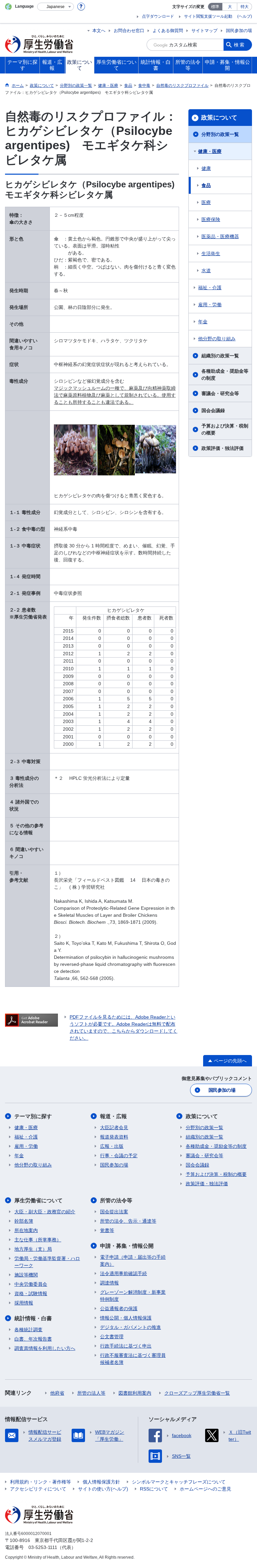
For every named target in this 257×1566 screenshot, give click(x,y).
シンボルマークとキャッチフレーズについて (179, 1482)
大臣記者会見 (114, 1127)
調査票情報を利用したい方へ (44, 1348)
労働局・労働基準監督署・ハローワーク (47, 1262)
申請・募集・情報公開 (127, 1246)
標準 (215, 6)
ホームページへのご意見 (205, 1489)
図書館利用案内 (134, 1393)
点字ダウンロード (158, 16)
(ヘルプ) (244, 16)
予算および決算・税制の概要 (224, 429)
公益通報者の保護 (119, 1308)
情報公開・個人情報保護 (126, 1318)
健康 (206, 168)
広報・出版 (111, 1146)
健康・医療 (210, 151)
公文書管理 (111, 1336)
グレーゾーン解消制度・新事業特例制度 (133, 1295)
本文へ (98, 30)
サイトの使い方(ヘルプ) (103, 1489)
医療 (206, 202)
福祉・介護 (210, 287)
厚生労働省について (38, 1200)
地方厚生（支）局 (33, 1249)
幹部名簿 (23, 1221)
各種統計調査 (28, 1329)
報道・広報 (113, 1116)
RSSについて (154, 1489)
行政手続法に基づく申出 (126, 1346)
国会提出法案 (114, 1211)
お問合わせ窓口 (129, 30)
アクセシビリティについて (38, 1489)
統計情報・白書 (33, 1318)
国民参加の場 (239, 30)
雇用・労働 (210, 304)
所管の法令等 (116, 1200)
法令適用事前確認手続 (123, 1273)
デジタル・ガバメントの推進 (130, 1327)
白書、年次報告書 (33, 1339)
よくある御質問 (168, 30)
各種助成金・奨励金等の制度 (224, 374)
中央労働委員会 (30, 1284)
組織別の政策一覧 (220, 355)
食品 (206, 185)
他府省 (57, 1393)
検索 (239, 44)
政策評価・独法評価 (222, 448)
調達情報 (109, 1282)
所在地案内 (26, 1230)
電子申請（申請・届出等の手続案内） (133, 1260)
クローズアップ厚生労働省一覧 (197, 1393)
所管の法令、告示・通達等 (128, 1221)
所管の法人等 (91, 1393)
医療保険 (210, 219)
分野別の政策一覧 (220, 134)
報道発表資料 (114, 1137)
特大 (245, 6)
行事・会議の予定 (119, 1155)
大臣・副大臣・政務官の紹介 (44, 1211)
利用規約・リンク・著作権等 (40, 1482)
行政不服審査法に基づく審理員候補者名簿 (133, 1359)
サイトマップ (204, 30)
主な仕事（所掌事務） (37, 1239)
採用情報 (23, 1303)
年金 (202, 321)
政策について (219, 117)
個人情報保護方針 (101, 1482)
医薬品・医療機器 (220, 236)
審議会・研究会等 (220, 393)
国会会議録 (213, 410)
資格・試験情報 (30, 1293)
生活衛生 (210, 253)
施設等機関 (26, 1274)
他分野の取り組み (217, 338)
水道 (206, 270)
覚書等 (107, 1230)
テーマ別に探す (33, 1116)
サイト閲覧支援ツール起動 (208, 16)
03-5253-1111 (42, 1547)
